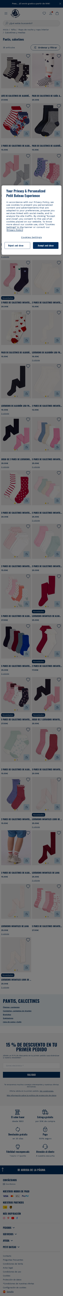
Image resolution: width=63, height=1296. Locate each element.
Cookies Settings (31, 237)
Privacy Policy (15, 229)
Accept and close (45, 245)
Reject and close (15, 245)
